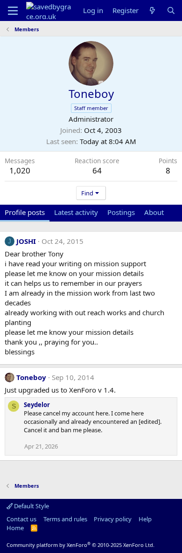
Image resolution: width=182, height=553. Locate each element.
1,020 (19, 170)
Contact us (21, 519)
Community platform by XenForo (80, 544)
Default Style (31, 506)
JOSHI (26, 241)
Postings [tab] (121, 212)
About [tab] (154, 212)
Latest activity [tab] (76, 212)
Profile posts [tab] (25, 212)
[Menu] (13, 10)
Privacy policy (113, 519)
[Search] (171, 10)
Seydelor (37, 405)
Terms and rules (65, 519)
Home (15, 528)
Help (145, 519)
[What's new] (152, 10)
